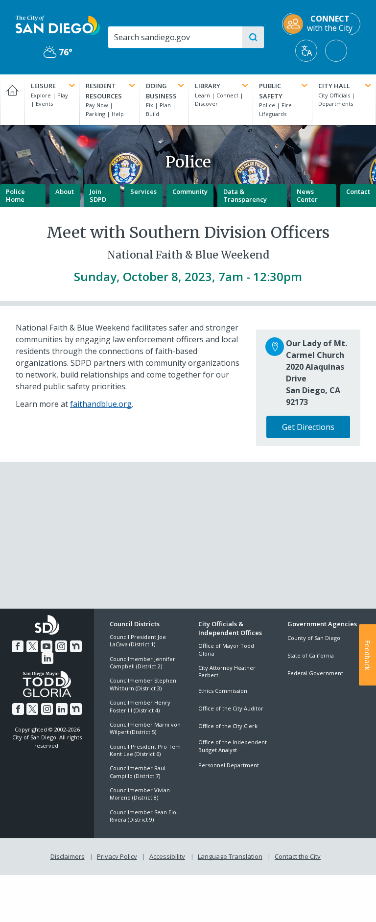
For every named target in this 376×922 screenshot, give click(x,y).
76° (58, 52)
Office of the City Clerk (228, 726)
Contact (358, 191)
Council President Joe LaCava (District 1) (138, 640)
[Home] (12, 99)
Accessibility (167, 856)
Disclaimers (67, 856)
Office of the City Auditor (230, 708)
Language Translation (230, 856)
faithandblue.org (101, 404)
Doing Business (161, 90)
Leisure (43, 85)
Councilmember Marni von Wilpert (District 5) (145, 728)
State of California (310, 655)
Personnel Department (228, 765)
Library (207, 85)
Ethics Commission (222, 690)
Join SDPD (98, 195)
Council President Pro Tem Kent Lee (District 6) (145, 750)
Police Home (15, 195)
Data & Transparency (245, 195)
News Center (307, 195)
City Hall (334, 85)
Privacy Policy (117, 856)
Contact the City (298, 856)
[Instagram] (61, 646)
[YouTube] (46, 646)
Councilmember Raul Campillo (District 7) (137, 771)
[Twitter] (32, 646)
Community (190, 191)
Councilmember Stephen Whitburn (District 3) (143, 684)
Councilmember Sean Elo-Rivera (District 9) (144, 815)
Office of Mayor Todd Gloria (226, 649)
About (64, 191)
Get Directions (308, 427)
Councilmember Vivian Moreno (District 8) (140, 793)
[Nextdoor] (76, 646)
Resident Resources (104, 90)
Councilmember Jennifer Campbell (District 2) (142, 662)
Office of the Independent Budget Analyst (232, 745)
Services (143, 191)
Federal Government (315, 673)
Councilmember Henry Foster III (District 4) (140, 706)
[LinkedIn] (47, 658)
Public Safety (270, 90)
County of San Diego (313, 637)
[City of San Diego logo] (58, 24)
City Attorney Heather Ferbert (227, 671)
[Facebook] (18, 646)
